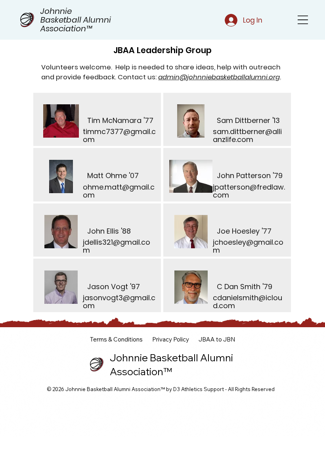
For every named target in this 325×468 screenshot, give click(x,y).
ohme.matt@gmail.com (119, 191)
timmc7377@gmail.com (119, 135)
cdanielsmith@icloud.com (247, 302)
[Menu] (303, 20)
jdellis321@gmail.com (116, 246)
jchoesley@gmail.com (248, 246)
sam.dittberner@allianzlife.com (247, 135)
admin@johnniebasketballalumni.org (219, 77)
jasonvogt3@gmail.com (119, 302)
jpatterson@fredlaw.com (249, 191)
